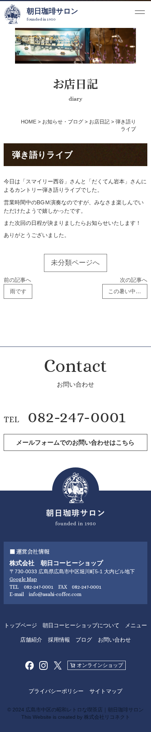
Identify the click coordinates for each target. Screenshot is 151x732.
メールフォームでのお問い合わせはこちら (75, 442)
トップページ (20, 625)
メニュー (136, 625)
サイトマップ (105, 691)
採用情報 (59, 639)
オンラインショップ (100, 665)
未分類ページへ (75, 262)
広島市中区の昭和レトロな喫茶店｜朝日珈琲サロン (85, 710)
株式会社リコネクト (107, 717)
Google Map (23, 579)
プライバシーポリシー (56, 691)
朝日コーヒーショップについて (81, 625)
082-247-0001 (77, 417)
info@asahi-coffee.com (55, 594)
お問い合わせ (114, 639)
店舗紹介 (31, 639)
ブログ (84, 639)
